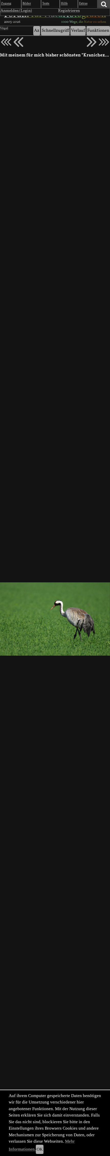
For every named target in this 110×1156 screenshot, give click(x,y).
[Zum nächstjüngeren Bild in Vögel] (18, 42)
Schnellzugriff (55, 31)
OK (40, 1149)
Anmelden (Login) (16, 11)
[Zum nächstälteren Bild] (104, 42)
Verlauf (78, 31)
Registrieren (69, 11)
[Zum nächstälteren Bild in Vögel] (91, 42)
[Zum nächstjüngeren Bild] (6, 42)
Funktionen (98, 31)
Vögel (4, 28)
